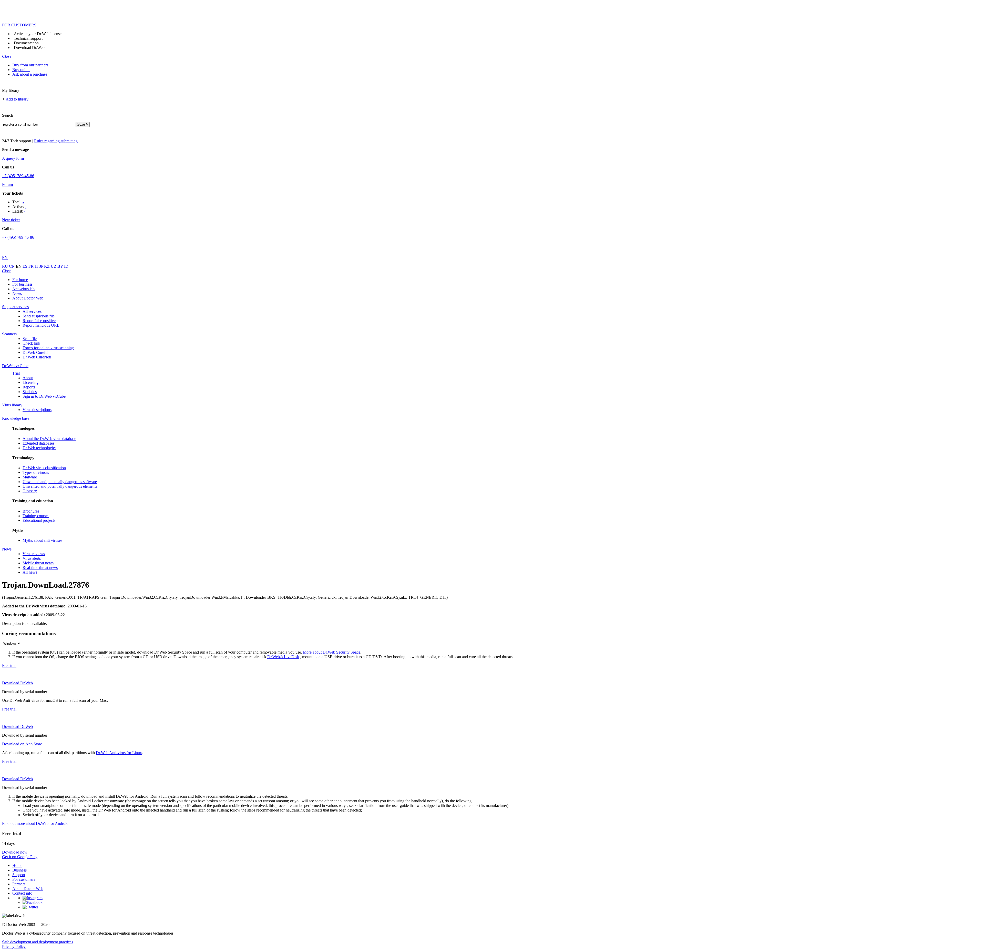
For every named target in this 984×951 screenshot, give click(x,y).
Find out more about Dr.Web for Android (35, 823)
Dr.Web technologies (39, 448)
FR (31, 266)
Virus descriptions (37, 409)
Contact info (22, 893)
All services (32, 311)
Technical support (28, 38)
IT (37, 266)
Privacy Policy (14, 946)
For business (22, 284)
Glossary (30, 491)
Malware (30, 477)
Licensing (30, 382)
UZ (54, 266)
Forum (7, 184)
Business (19, 870)
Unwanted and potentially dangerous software (60, 481)
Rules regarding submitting (56, 141)
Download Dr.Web (29, 47)
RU (5, 266)
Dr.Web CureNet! (37, 357)
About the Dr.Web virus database (49, 438)
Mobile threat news (38, 563)
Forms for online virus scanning (48, 348)
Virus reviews (34, 554)
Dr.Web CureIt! (35, 352)
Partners (18, 884)
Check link (31, 343)
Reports (29, 387)
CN (12, 266)
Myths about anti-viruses (42, 540)
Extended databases (38, 443)
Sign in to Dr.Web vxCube (44, 396)
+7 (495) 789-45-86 (18, 176)
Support (18, 875)
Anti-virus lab (23, 289)
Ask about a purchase (29, 74)
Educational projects (39, 520)
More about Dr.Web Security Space (331, 652)
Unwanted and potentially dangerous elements (60, 486)
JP (41, 266)
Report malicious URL (41, 325)
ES (25, 266)
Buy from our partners (30, 65)
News (17, 293)
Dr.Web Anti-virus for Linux (119, 752)
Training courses (36, 516)
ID (66, 266)
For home (20, 279)
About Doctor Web (27, 298)
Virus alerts (32, 558)
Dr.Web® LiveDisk (283, 657)
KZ (47, 266)
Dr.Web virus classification (44, 468)
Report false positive (39, 320)
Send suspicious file (39, 316)
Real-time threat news (40, 567)
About (28, 378)
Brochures (31, 511)
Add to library (17, 99)
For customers (23, 879)
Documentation (26, 43)
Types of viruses (36, 472)
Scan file (30, 338)
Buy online (21, 69)
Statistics (30, 391)
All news (30, 572)
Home (17, 865)
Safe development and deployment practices (37, 942)
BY (60, 266)
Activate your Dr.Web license (37, 34)
